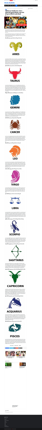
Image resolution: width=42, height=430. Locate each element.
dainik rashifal (16, 345)
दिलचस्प (18, 5)
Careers (5, 421)
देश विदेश (10, 5)
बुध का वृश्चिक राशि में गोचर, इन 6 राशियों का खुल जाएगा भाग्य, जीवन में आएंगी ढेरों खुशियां (22, 367)
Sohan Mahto (7, 15)
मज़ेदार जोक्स (5, 5)
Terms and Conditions (7, 420)
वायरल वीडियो (8, 5)
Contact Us (6, 422)
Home (6, 8)
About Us (5, 419)
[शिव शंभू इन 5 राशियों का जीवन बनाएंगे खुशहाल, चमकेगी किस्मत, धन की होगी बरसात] (15, 384)
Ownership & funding (6, 426)
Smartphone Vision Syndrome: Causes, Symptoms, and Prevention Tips (19, 0)
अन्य (21, 5)
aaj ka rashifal (11, 345)
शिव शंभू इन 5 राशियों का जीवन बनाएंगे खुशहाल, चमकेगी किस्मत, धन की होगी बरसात (15, 406)
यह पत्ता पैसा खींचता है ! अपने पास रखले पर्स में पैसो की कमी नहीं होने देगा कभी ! (8, 367)
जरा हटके (14, 5)
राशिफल (16, 5)
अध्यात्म (12, 5)
